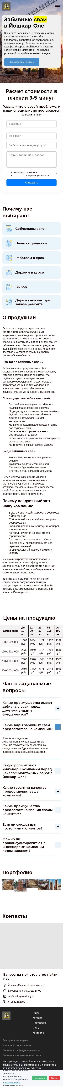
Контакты (38, 1033)
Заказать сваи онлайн (22, 62)
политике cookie (11, 1082)
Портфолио (40, 1023)
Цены (36, 1028)
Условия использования (16, 1045)
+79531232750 (16, 1001)
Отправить (31, 182)
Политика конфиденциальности (21, 1050)
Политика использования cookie (21, 1055)
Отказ (54, 1078)
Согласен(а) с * (34, 174)
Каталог (37, 1018)
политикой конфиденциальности (37, 174)
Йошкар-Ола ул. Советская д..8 (26, 985)
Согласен (40, 1078)
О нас (36, 1013)
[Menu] (59, 5)
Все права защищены (15, 1040)
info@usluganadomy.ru (21, 996)
